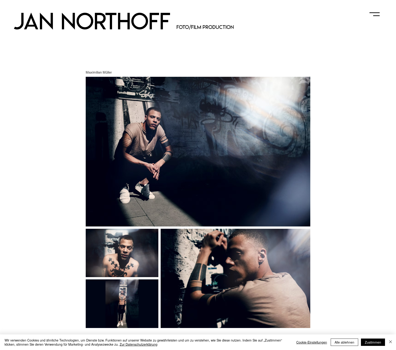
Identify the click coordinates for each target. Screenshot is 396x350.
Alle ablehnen (344, 342)
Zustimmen (373, 342)
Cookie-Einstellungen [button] (311, 342)
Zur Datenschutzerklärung (138, 344)
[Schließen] (390, 342)
